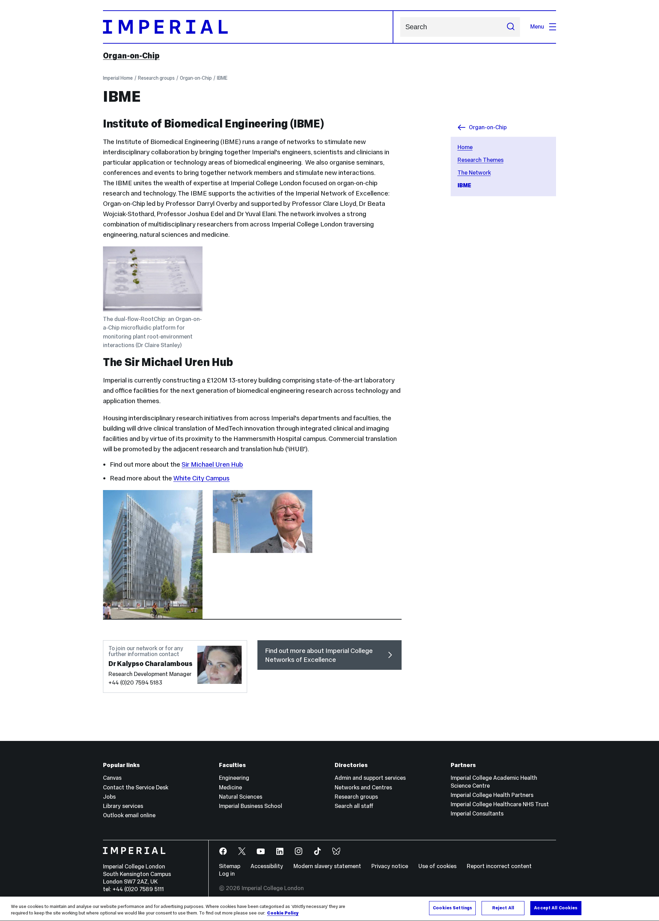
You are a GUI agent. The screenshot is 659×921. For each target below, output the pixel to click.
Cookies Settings (452, 908)
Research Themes (481, 160)
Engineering (234, 777)
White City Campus (201, 478)
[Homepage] (248, 27)
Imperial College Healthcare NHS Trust (500, 804)
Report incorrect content (499, 866)
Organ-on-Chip (131, 55)
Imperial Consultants (477, 813)
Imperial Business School (250, 806)
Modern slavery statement (327, 866)
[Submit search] (510, 27)
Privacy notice (389, 866)
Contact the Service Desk (135, 787)
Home (465, 147)
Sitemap (229, 866)
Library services (123, 806)
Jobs (109, 796)
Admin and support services (370, 777)
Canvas (112, 777)
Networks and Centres (363, 787)
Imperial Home (118, 78)
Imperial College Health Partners (492, 795)
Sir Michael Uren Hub (212, 464)
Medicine (230, 787)
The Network (474, 172)
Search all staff (354, 806)
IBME (222, 78)
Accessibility (267, 866)
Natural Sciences (240, 796)
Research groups (156, 78)
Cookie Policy (283, 913)
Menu (537, 26)
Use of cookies (437, 866)
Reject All (503, 908)
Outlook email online (129, 815)
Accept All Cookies (555, 908)
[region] (329, 909)
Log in (227, 873)
